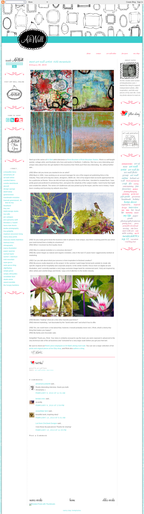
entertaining (128, 186)
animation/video (127, 164)
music (136, 212)
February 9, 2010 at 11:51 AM (50, 393)
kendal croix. (40, 399)
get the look (135, 194)
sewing (126, 228)
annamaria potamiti (43, 384)
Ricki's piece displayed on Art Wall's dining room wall (65, 346)
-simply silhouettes (10, 274)
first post (125, 53)
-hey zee (6, 208)
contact (98, 53)
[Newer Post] (35, 501)
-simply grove (8, 271)
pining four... (127, 223)
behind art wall (130, 179)
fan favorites (130, 187)
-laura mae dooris (10, 225)
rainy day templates (72, 510)
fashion (135, 189)
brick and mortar (132, 180)
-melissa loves (8, 242)
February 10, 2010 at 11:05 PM (51, 430)
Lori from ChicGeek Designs (46, 423)
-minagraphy (8, 245)
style (136, 231)
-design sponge (9, 189)
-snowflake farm (9, 276)
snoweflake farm (42, 411)
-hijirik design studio (10, 211)
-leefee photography (11, 228)
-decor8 (6, 186)
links (127, 210)
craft (124, 183)
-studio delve (8, 279)
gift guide (125, 196)
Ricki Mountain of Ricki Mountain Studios (82, 159)
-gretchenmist (8, 195)
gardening (125, 194)
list (132, 209)
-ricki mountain (8, 259)
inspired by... (127, 204)
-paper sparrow (9, 251)
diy (130, 183)
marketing (129, 212)
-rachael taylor (8, 254)
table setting (127, 233)
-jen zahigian (8, 217)
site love (134, 228)
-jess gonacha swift (10, 220)
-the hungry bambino (11, 285)
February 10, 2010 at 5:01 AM (50, 418)
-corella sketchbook (10, 183)
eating (136, 183)
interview (50, 370)
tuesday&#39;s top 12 (130, 237)
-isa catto (6, 214)
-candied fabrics (9, 180)
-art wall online (8, 177)
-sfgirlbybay (7, 268)
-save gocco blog (9, 265)
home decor (130, 202)
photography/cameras (130, 220)
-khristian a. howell (10, 222)
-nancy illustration (10, 248)
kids (123, 210)
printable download (130, 225)
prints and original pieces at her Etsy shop (45, 348)
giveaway (136, 196)
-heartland (7, 205)
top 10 (137, 233)
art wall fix (133, 169)
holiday (136, 199)
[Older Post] (108, 501)
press (137, 223)
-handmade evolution (11, 197)
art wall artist (40, 370)
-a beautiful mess (9, 172)
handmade (126, 199)
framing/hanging (130, 191)
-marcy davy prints (10, 237)
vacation (134, 239)
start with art (128, 230)
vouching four (130, 241)
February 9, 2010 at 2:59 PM (50, 405)
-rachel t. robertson (10, 257)
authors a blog (78, 348)
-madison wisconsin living (13, 234)
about (88, 53)
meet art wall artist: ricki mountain (50, 61)
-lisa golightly (8, 231)
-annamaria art (8, 175)
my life (127, 215)
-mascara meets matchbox (13, 240)
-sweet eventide (9, 282)
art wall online (111, 53)
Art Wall (50, 159)
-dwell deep (7, 192)
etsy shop (136, 53)
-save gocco (7, 262)
